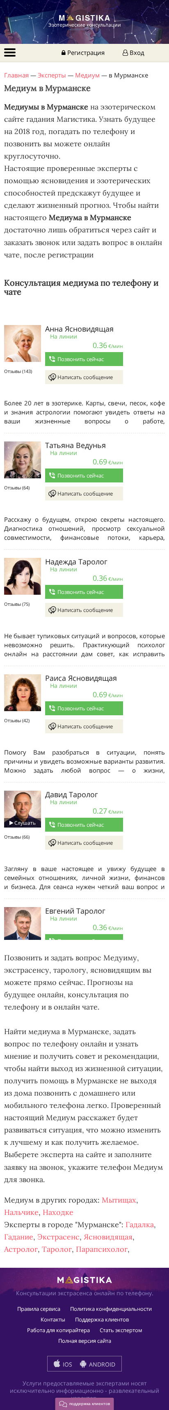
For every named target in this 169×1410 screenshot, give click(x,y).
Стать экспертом (121, 1330)
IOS (66, 1364)
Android (101, 1364)
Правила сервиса (38, 1308)
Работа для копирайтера (58, 1330)
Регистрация (85, 52)
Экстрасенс (58, 1237)
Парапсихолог (102, 1249)
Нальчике (21, 1212)
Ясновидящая (108, 1237)
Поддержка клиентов (102, 1319)
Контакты (53, 1319)
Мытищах (119, 1200)
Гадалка (140, 1224)
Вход (136, 52)
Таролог (57, 1249)
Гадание (18, 1237)
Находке (58, 1212)
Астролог (21, 1249)
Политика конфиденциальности (111, 1308)
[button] (84, 1404)
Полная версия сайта (84, 1340)
